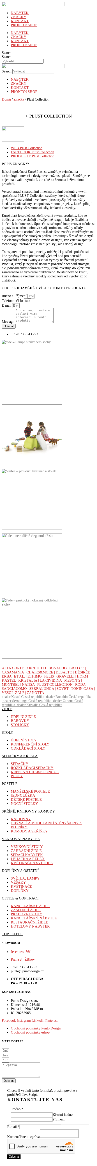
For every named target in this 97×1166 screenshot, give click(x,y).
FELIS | (50, 676)
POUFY (17, 776)
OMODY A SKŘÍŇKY (31, 831)
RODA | (81, 684)
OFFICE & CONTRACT (20, 898)
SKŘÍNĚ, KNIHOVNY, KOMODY (28, 811)
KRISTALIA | (29, 680)
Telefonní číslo (13, 301)
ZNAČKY (18, 17)
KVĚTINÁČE (21, 886)
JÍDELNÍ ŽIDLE (23, 717)
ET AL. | (21, 676)
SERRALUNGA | (43, 688)
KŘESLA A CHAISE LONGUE (35, 772)
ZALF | (21, 693)
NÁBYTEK (20, 13)
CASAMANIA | (14, 672)
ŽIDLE (7, 709)
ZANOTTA (35, 693)
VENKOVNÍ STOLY (27, 847)
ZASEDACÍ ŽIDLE (26, 910)
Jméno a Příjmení (14, 296)
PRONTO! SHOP (24, 25)
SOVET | (64, 688)
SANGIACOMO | (15, 688)
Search (7, 53)
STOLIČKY (20, 725)
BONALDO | (58, 668)
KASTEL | (10, 680)
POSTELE (10, 784)
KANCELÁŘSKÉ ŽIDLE (30, 906)
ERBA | (8, 676)
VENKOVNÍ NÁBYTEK (21, 839)
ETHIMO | (36, 676)
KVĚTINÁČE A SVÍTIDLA (32, 863)
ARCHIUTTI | (37, 668)
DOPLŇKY (20, 890)
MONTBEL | (12, 684)
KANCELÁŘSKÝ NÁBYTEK (34, 918)
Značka (19, 99)
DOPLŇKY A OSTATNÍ (20, 871)
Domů (6, 99)
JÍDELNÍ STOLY (24, 740)
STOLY (7, 732)
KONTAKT (20, 21)
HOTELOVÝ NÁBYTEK (30, 926)
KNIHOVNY (21, 819)
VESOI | (8, 693)
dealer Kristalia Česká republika (39, 705)
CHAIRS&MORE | (41, 672)
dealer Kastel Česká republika (23, 697)
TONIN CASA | (83, 688)
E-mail (7, 305)
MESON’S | (73, 680)
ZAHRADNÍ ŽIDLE (26, 851)
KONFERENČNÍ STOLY (30, 744)
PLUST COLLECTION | (56, 684)
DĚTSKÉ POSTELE (26, 799)
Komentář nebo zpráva (23, 1137)
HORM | (83, 676)
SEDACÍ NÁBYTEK (27, 855)
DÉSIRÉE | (83, 672)
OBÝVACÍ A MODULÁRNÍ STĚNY (39, 823)
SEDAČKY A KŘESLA (20, 756)
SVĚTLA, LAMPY (25, 878)
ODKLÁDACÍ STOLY (28, 748)
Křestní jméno (63, 1114)
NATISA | (29, 684)
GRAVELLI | (66, 676)
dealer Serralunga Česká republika (28, 701)
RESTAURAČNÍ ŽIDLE (29, 922)
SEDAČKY (19, 764)
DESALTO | (65, 672)
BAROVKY (20, 721)
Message (8, 322)
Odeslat (14, 1156)
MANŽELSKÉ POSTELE (30, 791)
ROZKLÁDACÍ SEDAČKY (32, 768)
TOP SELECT (12, 934)
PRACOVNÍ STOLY (26, 914)
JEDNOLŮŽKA (23, 795)
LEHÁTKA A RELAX (28, 859)
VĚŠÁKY (18, 882)
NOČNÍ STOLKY (24, 803)
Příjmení (59, 1119)
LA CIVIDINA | (52, 680)
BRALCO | (77, 668)
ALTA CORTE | (14, 668)
